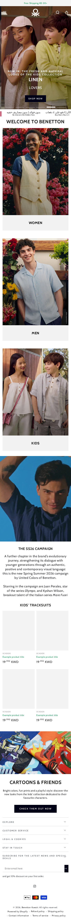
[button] (57, 12)
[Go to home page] (35, 12)
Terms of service (41, 915)
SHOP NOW (43, 98)
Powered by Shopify (18, 911)
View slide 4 (40, 105)
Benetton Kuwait (30, 907)
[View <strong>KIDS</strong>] (35, 392)
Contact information (19, 915)
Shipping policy (55, 911)
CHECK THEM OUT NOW (35, 808)
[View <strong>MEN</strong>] (35, 281)
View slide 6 (61, 105)
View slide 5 (51, 105)
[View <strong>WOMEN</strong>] (35, 171)
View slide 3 (30, 105)
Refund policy (38, 911)
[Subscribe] (66, 868)
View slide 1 (9, 105)
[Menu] (4, 12)
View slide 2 (20, 105)
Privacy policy (58, 915)
